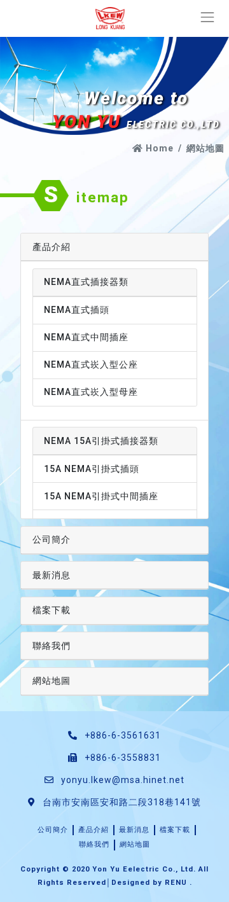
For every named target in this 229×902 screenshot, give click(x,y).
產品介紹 (51, 247)
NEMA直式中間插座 (86, 337)
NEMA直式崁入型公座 (91, 364)
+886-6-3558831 (121, 758)
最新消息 (51, 575)
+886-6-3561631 (121, 735)
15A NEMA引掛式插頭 (91, 469)
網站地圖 (51, 681)
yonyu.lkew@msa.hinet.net (122, 780)
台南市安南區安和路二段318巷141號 (120, 802)
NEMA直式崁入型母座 (91, 392)
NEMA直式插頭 (76, 310)
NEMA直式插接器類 (86, 282)
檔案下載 (51, 610)
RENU (176, 882)
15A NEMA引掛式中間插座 (101, 496)
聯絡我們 (51, 646)
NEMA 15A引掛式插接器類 (101, 441)
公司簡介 (51, 539)
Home (158, 148)
